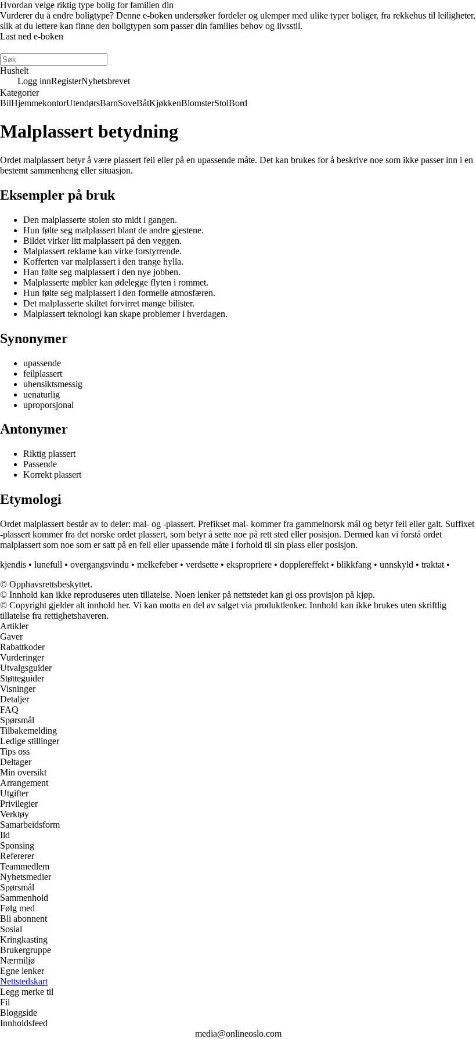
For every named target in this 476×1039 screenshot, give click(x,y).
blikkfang (354, 564)
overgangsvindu (99, 564)
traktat (432, 564)
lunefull (48, 564)
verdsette (202, 564)
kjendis (13, 564)
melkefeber (157, 564)
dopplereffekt (304, 564)
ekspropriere (249, 564)
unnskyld (396, 564)
